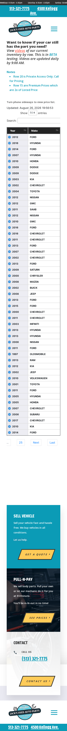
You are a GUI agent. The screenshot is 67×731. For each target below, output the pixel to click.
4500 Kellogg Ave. (44, 11)
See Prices (38, 617)
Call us (27, 652)
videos (20, 50)
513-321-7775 (19, 9)
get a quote (36, 554)
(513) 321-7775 (34, 659)
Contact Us (37, 681)
